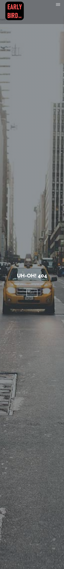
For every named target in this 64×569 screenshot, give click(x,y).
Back (32, 293)
